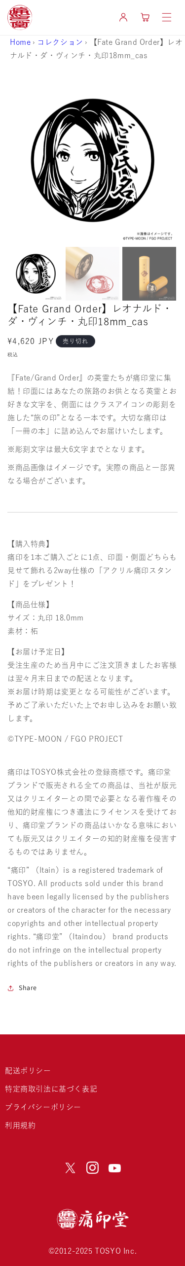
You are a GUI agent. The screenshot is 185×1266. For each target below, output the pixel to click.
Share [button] (28, 987)
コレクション (60, 42)
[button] (167, 17)
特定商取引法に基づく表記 (51, 1089)
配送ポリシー (28, 1070)
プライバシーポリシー (43, 1107)
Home (20, 42)
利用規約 (20, 1125)
